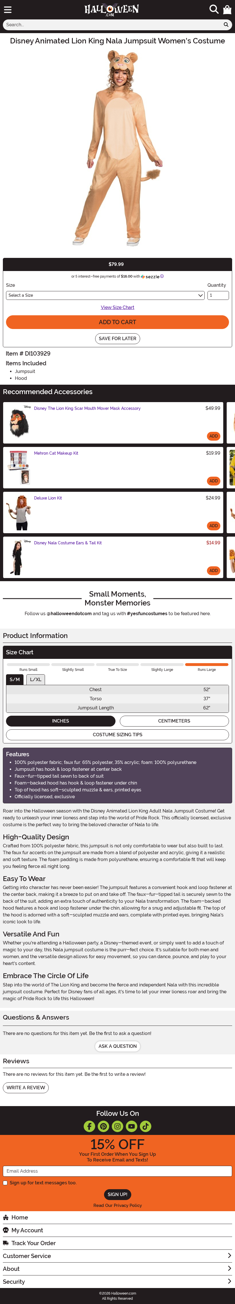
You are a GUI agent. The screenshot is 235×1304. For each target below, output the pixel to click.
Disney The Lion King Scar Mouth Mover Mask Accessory (87, 408)
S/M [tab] (15, 679)
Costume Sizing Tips (117, 734)
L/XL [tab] (35, 679)
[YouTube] (131, 1126)
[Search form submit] (226, 24)
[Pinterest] (103, 1126)
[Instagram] (117, 1126)
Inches (60, 721)
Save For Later (117, 338)
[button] (227, 10)
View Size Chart (117, 307)
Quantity (216, 285)
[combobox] (111, 24)
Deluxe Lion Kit (48, 498)
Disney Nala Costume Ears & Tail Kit (68, 543)
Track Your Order (33, 1243)
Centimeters (174, 721)
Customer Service (27, 1256)
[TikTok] (145, 1126)
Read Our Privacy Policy (117, 1205)
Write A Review (26, 1087)
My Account (27, 1230)
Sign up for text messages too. (43, 1182)
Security (14, 1281)
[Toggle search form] (214, 9)
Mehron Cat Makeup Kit (56, 453)
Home (19, 1217)
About (11, 1268)
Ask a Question (118, 1046)
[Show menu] (7, 9)
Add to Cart (117, 322)
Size (10, 285)
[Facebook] (89, 1126)
